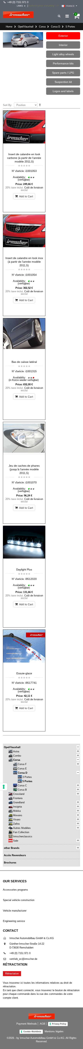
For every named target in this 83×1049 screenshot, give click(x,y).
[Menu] (67, 16)
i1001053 (31, 170)
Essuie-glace (24, 673)
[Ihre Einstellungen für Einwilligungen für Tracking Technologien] (3, 786)
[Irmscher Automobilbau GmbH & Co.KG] (18, 14)
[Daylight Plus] (24, 546)
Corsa (42, 26)
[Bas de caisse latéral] (24, 338)
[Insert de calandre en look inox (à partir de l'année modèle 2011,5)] (24, 234)
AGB (42, 1023)
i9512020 (31, 578)
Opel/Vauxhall (25, 26)
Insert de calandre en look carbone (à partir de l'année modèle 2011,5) (24, 158)
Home (9, 26)
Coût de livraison (33, 187)
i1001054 (31, 274)
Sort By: (7, 105)
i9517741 (31, 682)
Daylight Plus (24, 569)
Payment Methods (26, 1023)
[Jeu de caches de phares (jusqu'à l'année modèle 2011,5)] (24, 442)
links (20, 6)
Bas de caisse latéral (24, 361)
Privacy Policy (59, 1023)
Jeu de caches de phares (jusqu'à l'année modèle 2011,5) (24, 469)
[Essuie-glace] (24, 650)
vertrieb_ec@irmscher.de (23, 958)
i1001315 (31, 371)
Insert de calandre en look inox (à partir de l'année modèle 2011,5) (24, 261)
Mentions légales (54, 1031)
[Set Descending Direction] (40, 104)
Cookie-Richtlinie (32, 1031)
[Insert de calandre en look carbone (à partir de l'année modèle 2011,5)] (24, 131)
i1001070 (31, 482)
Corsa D (55, 26)
